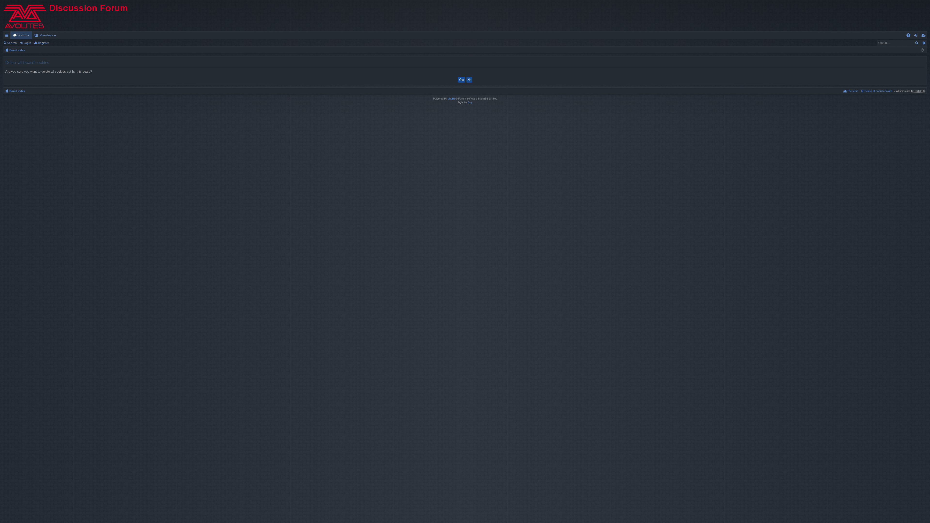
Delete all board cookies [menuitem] (878, 91)
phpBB (452, 98)
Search (12, 43)
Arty (470, 102)
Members (46, 35)
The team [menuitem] (852, 91)
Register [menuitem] (924, 36)
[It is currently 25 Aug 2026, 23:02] (922, 50)
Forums (23, 35)
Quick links (7, 36)
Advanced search (923, 43)
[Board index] (69, 15)
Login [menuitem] (917, 36)
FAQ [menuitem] (910, 36)
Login (27, 43)
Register (43, 43)
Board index (17, 50)
